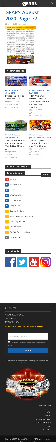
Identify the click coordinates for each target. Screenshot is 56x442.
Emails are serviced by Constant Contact (16, 363)
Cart (49, 426)
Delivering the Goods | (40, 90)
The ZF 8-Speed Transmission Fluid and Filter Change (38, 143)
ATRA (49, 412)
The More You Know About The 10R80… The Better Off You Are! (15, 144)
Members (47, 415)
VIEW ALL (46, 175)
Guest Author (36, 152)
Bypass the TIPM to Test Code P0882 (14, 97)
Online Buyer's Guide (14, 315)
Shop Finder (10, 318)
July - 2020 (33, 93)
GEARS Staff (11, 154)
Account (47, 429)
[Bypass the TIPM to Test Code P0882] (16, 80)
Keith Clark (35, 113)
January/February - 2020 (40, 137)
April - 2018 (10, 93)
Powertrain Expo (43, 422)
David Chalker (12, 104)
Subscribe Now (12, 322)
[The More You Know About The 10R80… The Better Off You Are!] (16, 125)
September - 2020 (12, 137)
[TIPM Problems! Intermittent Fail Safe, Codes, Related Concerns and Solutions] (40, 80)
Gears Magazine (43, 419)
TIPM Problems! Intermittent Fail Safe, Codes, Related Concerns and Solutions (39, 101)
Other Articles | (13, 135)
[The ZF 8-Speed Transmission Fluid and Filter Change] (40, 125)
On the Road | (11, 90)
